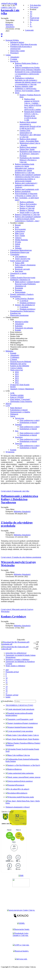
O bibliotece (14, 357)
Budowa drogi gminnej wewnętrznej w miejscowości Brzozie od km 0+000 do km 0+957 (30, 125)
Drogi (17, 93)
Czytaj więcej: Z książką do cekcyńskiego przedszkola (21, 557)
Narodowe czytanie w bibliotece (17, 659)
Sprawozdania (20, 292)
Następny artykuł (12, 695)
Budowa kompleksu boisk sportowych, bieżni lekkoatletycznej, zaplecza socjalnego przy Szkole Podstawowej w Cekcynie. (25, 168)
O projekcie (24, 301)
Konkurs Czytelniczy (13, 616)
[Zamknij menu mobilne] (1, 36)
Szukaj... (10, 701)
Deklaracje (14, 414)
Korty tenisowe (16, 332)
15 (6, 689)
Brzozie (18, 225)
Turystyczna (19, 418)
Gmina (8, 55)
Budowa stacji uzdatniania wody (27, 189)
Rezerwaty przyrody (22, 269)
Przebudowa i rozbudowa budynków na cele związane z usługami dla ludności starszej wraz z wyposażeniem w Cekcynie (28, 81)
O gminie (13, 59)
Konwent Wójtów (12, 40)
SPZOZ (8, 404)
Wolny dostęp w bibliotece (15, 666)
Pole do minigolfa (16, 345)
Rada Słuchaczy (16, 408)
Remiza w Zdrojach (27, 210)
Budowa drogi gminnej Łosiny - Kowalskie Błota (29, 140)
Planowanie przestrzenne (19, 315)
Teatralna (18, 425)
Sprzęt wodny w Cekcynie (29, 212)
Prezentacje (14, 53)
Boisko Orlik (15, 336)
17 (6, 693)
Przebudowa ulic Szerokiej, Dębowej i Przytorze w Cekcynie (30, 160)
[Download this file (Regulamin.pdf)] (15, 642)
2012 (17, 380)
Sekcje (12, 416)
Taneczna (18, 443)
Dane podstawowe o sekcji (29, 420)
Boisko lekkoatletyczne (18, 338)
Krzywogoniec (20, 229)
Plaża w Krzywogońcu (28, 204)
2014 (17, 376)
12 (6, 682)
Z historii (13, 359)
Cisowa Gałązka (16, 368)
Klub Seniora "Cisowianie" (20, 399)
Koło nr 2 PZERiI (17, 397)
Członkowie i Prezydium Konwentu (23, 44)
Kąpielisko (14, 349)
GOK (8, 391)
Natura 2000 (19, 263)
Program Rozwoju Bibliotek (20, 362)
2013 (17, 378)
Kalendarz (19, 326)
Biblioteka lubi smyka (18, 364)
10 (6, 678)
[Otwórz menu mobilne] (2, 34)
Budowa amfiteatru (27, 202)
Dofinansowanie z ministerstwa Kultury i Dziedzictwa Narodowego (19, 499)
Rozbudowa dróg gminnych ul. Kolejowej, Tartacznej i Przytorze (30, 154)
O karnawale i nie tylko (10, 8)
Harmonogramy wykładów (20, 412)
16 (6, 691)
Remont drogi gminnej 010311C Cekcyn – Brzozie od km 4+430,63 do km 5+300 (32, 116)
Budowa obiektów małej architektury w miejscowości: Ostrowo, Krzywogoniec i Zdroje (27, 88)
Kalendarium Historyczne (19, 252)
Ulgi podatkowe (21, 257)
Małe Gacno (19, 233)
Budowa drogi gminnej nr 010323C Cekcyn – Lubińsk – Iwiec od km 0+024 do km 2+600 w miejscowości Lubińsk (32, 104)
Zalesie (17, 244)
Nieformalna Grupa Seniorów (21, 401)
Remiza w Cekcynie (27, 208)
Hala (12, 320)
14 (6, 686)
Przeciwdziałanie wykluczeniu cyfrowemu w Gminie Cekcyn (26, 195)
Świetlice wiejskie (17, 223)
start (7, 670)
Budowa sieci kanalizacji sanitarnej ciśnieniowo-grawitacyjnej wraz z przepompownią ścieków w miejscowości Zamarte (28, 178)
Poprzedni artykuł (12, 672)
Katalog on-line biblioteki (19, 366)
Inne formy (19, 271)
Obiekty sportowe (12, 317)
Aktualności (14, 57)
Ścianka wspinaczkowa (19, 341)
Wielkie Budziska (21, 240)
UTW (8, 406)
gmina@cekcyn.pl (8, 3)
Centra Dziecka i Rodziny (24, 299)
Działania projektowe (27, 303)
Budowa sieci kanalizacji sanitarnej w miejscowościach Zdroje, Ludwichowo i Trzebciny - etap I (28, 219)
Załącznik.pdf (6, 649)
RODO (13, 387)
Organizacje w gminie (18, 273)
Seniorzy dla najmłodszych (25, 305)
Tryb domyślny (35, 5)
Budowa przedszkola (22, 191)
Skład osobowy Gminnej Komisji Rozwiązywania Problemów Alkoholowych (27, 284)
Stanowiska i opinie (17, 51)
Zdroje (17, 246)
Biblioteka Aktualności (10, 26)
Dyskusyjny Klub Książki (19, 385)
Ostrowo (18, 238)
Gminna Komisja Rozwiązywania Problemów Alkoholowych (22, 279)
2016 (17, 372)
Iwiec (17, 227)
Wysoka (18, 242)
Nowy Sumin (20, 236)
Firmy (12, 275)
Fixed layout (34, 18)
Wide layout (34, 20)
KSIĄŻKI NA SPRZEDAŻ (16, 653)
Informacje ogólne (21, 322)
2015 (17, 374)
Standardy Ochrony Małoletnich (22, 389)
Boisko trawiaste (16, 334)
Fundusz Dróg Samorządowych (26, 132)
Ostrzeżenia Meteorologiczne (21, 250)
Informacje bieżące (17, 42)
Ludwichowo (20, 231)
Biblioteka (9, 351)
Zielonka (18, 248)
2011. (17, 383)
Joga (16, 431)
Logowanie (29, 30)
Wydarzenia (10, 452)
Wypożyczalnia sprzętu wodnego (22, 347)
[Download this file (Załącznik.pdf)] (15, 647)
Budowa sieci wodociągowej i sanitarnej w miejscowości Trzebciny (26, 185)
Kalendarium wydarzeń (19, 410)
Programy (18, 290)
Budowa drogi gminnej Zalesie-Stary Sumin (28, 148)
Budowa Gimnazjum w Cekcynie (27, 215)
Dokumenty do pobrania (24, 328)
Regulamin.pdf (6, 644)
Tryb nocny (34, 7)
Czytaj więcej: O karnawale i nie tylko (15, 491)
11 (6, 680)
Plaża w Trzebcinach (27, 206)
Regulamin (19, 288)
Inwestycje (14, 61)
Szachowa (19, 437)
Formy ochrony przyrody (19, 261)
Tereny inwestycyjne (22, 259)
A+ (31, 26)
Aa (31, 11)
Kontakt (18, 330)
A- (31, 22)
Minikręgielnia (15, 343)
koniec (8, 697)
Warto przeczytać (16, 370)
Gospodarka (14, 254)
